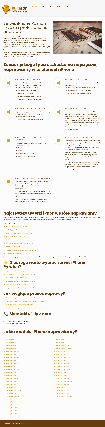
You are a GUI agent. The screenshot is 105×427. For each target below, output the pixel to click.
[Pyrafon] (15, 6)
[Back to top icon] (100, 423)
